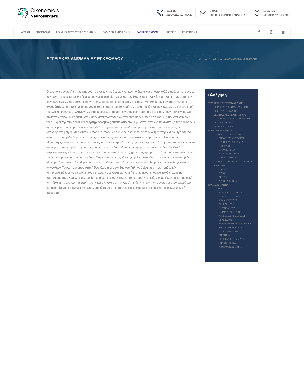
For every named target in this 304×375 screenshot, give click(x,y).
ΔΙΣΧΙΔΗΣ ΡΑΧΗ (227, 204)
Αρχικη (25, 32)
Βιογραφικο (43, 32)
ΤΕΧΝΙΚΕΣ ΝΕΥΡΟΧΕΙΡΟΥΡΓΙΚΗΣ (74, 32)
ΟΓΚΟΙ (222, 173)
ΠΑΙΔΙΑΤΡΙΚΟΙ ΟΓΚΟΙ (229, 212)
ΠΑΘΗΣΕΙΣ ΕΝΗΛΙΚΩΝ (220, 130)
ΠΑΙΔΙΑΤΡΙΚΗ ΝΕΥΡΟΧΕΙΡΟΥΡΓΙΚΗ (232, 118)
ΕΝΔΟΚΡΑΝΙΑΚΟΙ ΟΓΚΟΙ (231, 138)
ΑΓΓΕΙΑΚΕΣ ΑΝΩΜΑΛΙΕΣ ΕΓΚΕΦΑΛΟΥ (232, 218)
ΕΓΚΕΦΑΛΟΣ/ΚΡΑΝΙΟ (225, 111)
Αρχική (203, 58)
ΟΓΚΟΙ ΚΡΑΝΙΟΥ (227, 149)
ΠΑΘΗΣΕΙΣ (224, 169)
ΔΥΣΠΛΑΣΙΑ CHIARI (229, 231)
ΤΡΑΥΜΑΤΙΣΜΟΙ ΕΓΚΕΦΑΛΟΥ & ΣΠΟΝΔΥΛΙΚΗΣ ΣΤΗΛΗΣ (235, 225)
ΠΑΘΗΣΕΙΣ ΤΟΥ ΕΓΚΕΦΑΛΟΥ (228, 134)
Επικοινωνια (189, 32)
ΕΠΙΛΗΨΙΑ (224, 235)
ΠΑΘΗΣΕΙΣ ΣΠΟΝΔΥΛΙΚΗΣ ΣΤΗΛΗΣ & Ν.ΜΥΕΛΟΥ (233, 163)
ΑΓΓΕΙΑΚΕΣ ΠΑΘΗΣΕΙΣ (231, 153)
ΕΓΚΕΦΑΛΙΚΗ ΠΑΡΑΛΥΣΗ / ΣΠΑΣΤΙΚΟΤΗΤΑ (233, 241)
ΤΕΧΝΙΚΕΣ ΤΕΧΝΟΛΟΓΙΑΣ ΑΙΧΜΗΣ (232, 107)
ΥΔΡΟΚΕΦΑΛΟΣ (227, 208)
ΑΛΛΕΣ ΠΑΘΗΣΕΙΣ (228, 157)
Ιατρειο (171, 32)
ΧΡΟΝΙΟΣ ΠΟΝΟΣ (228, 181)
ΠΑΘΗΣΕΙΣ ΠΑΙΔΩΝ (147, 32)
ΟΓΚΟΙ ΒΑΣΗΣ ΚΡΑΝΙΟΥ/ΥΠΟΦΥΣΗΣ (231, 144)
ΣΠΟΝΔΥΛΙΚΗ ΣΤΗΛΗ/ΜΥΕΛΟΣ (230, 115)
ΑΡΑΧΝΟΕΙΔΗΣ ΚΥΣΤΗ (230, 246)
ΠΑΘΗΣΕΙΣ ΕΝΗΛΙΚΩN (115, 32)
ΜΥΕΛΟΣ (223, 177)
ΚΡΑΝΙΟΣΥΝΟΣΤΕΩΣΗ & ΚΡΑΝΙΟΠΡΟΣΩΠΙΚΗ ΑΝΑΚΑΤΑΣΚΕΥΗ (231, 196)
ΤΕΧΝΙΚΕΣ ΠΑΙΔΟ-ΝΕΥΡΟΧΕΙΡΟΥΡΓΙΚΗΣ (225, 124)
